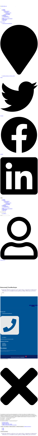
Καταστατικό (8, 13)
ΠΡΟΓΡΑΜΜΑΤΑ (5, 16)
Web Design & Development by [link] (18, 357)
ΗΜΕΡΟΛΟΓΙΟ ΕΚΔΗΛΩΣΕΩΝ (7, 18)
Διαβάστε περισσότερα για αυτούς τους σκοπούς (9, 424)
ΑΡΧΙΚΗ (3, 9)
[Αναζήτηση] (9, 215)
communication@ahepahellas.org (7, 23)
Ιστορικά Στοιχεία (8, 12)
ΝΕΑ (3, 17)
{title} (3, 428)
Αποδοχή (2, 426)
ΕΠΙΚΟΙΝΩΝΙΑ (4, 19)
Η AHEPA (3, 10)
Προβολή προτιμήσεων (12, 426)
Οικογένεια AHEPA (7, 14)
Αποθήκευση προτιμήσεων (20, 426)
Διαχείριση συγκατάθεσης (4, 431)
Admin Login (4, 20)
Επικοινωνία (4, 345)
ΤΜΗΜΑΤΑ (4, 15)
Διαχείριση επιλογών (5, 422)
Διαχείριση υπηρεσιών (5, 423)
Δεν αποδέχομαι (6, 426)
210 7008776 (4, 213)
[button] (19, 386)
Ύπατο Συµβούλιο (7, 11)
